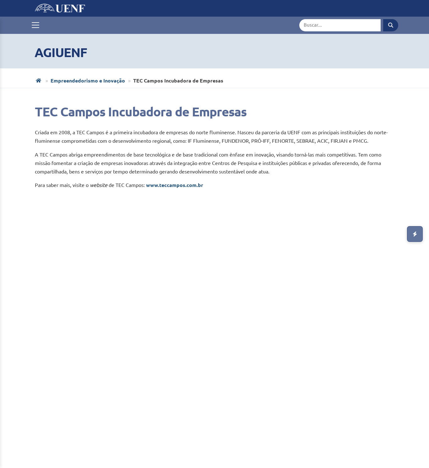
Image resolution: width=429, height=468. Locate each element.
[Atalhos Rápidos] (415, 234)
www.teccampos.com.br (174, 185)
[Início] (39, 80)
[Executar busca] (390, 25)
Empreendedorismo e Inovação (88, 80)
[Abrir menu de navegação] (35, 25)
